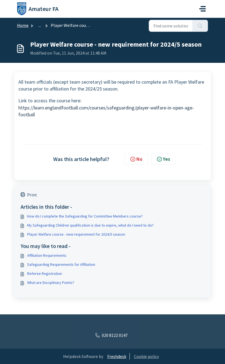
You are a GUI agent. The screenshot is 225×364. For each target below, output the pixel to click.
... (39, 25)
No (139, 159)
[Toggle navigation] (202, 9)
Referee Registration (44, 273)
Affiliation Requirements (46, 255)
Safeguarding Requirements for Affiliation (61, 264)
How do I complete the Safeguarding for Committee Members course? (85, 216)
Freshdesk (116, 356)
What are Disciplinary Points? (50, 282)
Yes (166, 159)
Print (32, 194)
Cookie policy (146, 356)
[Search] (200, 26)
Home (23, 25)
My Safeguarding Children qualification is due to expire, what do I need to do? (90, 225)
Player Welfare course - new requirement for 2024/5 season (76, 234)
